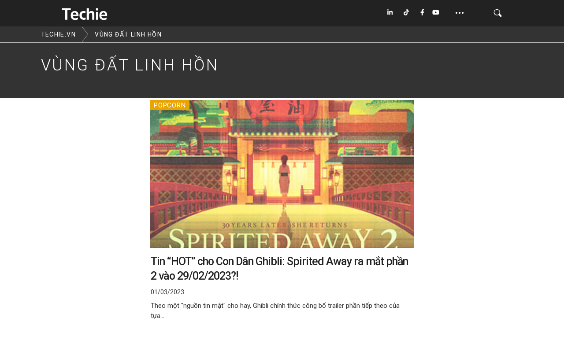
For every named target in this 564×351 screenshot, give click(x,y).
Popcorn (170, 105)
